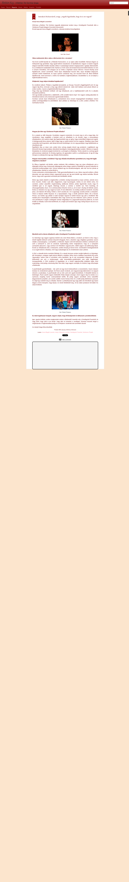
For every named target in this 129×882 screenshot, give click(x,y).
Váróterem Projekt (88, 332)
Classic (3, 7)
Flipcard (8, 7)
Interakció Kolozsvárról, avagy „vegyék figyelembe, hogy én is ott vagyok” (65, 17)
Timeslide (38, 7)
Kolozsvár (62, 332)
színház (67, 332)
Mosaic (20, 7)
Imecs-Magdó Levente (48, 332)
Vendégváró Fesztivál (76, 332)
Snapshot (31, 7)
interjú (57, 332)
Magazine (14, 7)
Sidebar (26, 7)
